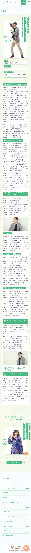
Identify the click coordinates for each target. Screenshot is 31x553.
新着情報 (23, 2)
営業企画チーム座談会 (9, 516)
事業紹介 (5, 493)
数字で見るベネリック (9, 488)
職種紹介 (5, 497)
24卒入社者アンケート (9, 526)
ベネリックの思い (8, 483)
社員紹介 (6, 507)
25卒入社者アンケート (9, 530)
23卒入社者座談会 (8, 521)
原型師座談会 (7, 511)
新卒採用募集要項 (8, 535)
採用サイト (13, 2)
